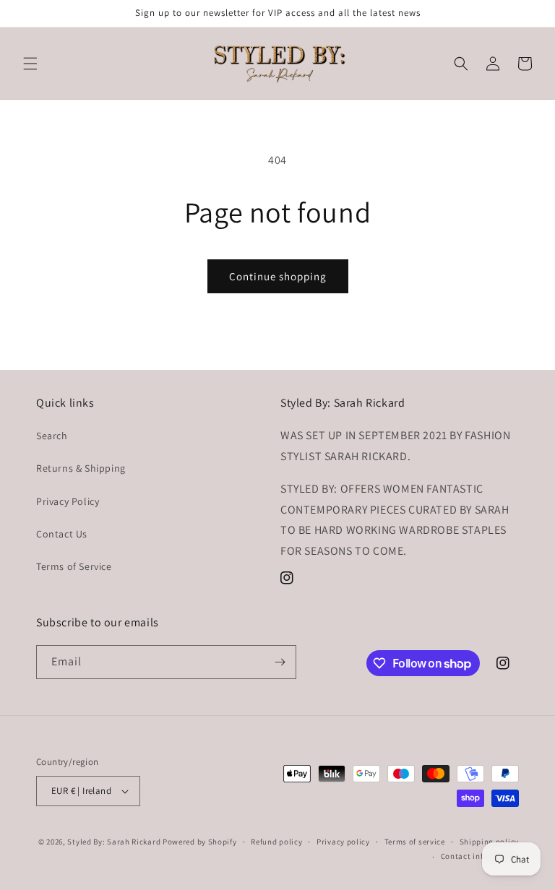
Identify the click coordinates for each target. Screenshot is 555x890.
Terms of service (414, 842)
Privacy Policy (67, 501)
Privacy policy (343, 842)
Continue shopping (278, 276)
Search (52, 435)
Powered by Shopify (200, 842)
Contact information (480, 856)
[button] (30, 63)
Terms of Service (74, 566)
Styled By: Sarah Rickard (113, 842)
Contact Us (61, 533)
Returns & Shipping (81, 468)
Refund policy (276, 842)
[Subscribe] (280, 662)
